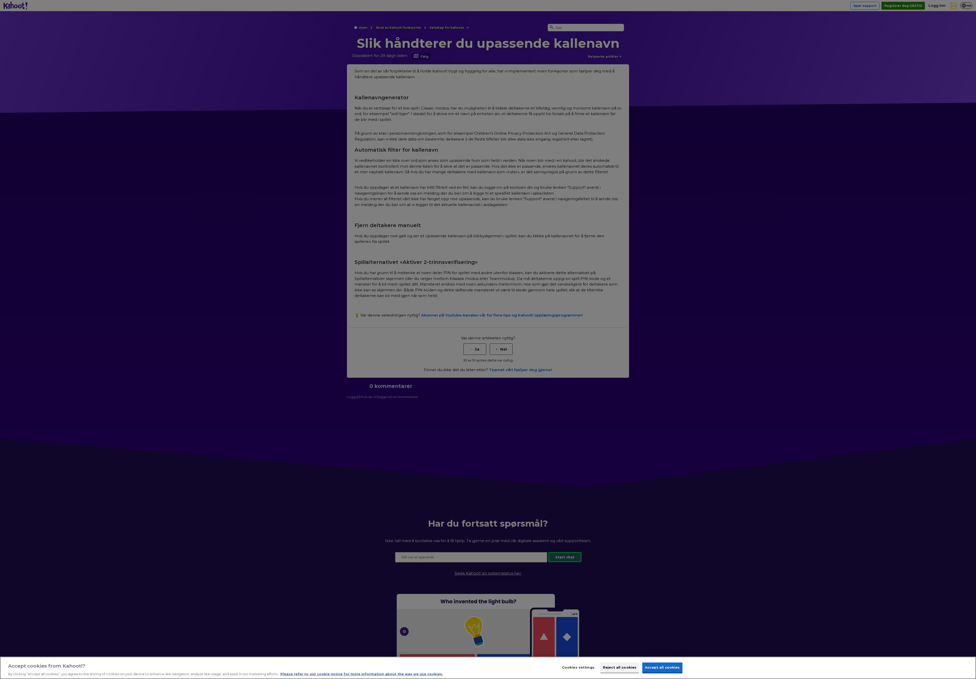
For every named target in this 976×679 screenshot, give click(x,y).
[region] (488, 668)
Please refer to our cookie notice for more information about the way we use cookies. (361, 674)
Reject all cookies (619, 667)
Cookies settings (578, 667)
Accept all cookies (662, 667)
